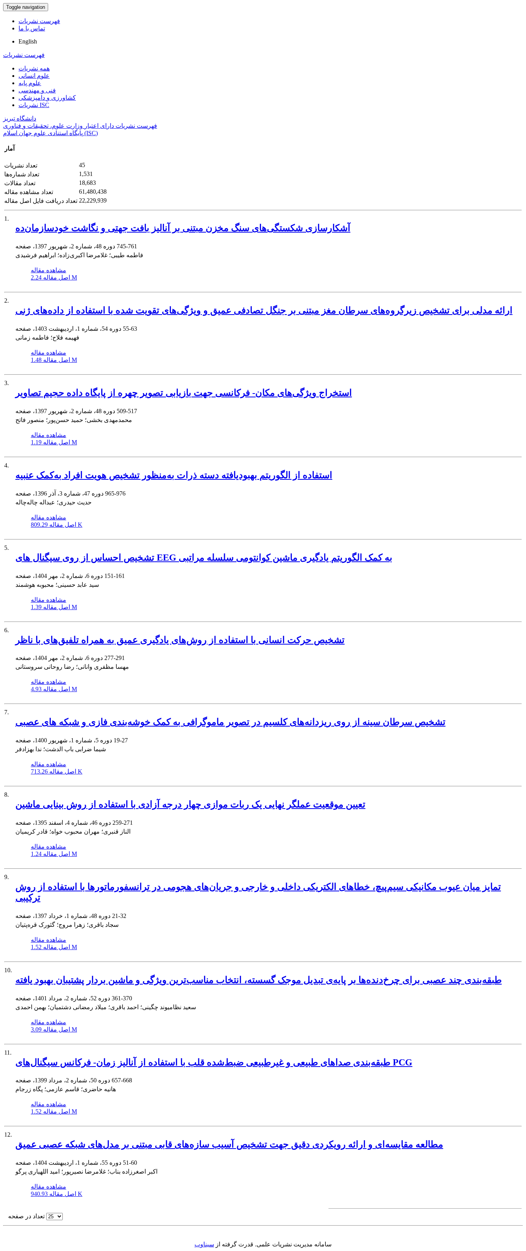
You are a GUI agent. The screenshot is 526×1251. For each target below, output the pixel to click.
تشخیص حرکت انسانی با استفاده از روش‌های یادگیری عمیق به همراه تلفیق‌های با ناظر (180, 640)
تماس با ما (31, 28)
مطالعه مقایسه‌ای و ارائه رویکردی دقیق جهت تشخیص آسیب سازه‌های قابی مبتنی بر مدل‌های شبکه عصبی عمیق (229, 1144)
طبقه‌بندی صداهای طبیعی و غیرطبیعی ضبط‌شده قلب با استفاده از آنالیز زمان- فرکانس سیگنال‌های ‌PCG (213, 1062)
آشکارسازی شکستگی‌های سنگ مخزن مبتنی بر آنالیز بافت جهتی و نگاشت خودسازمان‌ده (182, 228)
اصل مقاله (54, 277)
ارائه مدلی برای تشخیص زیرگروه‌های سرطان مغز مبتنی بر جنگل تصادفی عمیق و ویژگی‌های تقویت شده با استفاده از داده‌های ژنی (264, 310)
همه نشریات (34, 68)
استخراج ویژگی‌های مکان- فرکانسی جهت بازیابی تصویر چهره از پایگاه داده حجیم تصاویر (183, 393)
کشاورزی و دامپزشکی (47, 97)
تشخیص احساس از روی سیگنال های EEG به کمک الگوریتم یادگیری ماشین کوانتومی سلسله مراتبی (203, 558)
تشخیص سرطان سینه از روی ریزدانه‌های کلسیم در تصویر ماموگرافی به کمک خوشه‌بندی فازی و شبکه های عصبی (230, 722)
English (27, 41)
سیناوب (204, 1244)
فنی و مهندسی (37, 90)
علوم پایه (29, 83)
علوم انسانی (34, 75)
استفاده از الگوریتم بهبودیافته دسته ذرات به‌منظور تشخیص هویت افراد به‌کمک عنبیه (173, 475)
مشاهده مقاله (48, 270)
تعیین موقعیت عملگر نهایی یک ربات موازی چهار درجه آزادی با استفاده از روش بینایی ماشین (190, 804)
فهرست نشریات (39, 21)
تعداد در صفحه (26, 1216)
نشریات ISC (33, 105)
